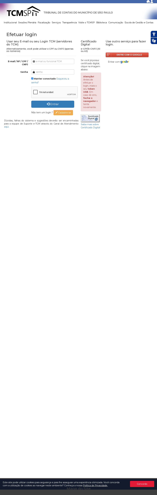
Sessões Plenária (27, 22)
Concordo (142, 484)
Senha (24, 72)
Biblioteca (101, 22)
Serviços (56, 22)
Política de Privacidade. (95, 485)
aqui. (6, 126)
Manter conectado (45, 78)
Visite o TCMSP (86, 22)
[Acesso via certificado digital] (90, 118)
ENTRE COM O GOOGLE (129, 55)
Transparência (69, 22)
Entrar (54, 104)
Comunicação (115, 22)
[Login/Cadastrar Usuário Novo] (151, 2)
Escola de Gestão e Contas (139, 22)
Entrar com (114, 61)
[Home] (148, 2)
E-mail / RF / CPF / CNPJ (18, 63)
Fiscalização (44, 22)
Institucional (10, 22)
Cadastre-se (64, 112)
